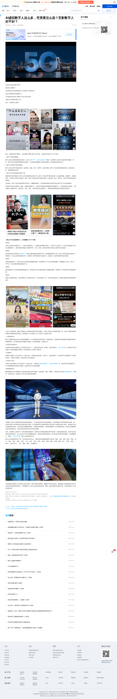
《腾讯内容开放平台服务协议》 (62, 496)
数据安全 (22, 683)
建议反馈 (92, 6)
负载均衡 (35, 683)
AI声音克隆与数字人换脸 (15, 583)
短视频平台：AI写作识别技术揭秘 (17, 521)
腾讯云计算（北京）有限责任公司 (48, 696)
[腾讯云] (5, 6)
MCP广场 (42, 10)
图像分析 (86, 677)
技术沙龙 (7, 655)
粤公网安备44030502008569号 (76, 694)
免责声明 (79, 652)
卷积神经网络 (43, 363)
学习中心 (7, 659)
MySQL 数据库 (100, 677)
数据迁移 (35, 684)
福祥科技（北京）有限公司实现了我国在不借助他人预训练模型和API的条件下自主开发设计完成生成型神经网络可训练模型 (30, 611)
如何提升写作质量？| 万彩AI (16, 588)
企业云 (47, 677)
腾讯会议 (35, 677)
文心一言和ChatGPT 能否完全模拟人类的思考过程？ (23, 549)
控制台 (99, 6)
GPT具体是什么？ (13, 594)
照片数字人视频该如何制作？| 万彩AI (18, 616)
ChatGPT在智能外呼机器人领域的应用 (19, 622)
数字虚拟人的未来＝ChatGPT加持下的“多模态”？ (22, 538)
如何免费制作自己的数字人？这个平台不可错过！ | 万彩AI (24, 572)
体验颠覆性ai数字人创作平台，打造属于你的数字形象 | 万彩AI (25, 527)
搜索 (98, 10)
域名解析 (99, 672)
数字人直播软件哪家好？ (15, 561)
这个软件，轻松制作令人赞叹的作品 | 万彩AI (20, 605)
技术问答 (7, 652)
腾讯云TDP (55, 657)
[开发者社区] (15, 6)
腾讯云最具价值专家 (58, 650)
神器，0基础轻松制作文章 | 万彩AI (18, 555)
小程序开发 (99, 683)
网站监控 (22, 684)
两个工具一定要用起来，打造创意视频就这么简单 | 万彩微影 (25, 628)
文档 (86, 6)
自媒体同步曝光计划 (34, 650)
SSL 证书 (22, 679)
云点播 (72, 683)
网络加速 (73, 672)
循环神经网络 (53, 363)
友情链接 (79, 657)
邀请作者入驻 (32, 652)
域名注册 (22, 672)
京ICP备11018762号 (72, 696)
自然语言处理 (41, 160)
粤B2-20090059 (62, 694)
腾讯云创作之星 (57, 655)
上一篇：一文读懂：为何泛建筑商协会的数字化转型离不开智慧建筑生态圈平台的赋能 (26, 506)
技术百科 (7, 662)
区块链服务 (48, 672)
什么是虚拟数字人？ (13, 566)
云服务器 (35, 672)
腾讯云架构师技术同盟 (58, 652)
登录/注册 (109, 6)
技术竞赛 (31, 657)
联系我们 (79, 655)
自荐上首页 (31, 655)
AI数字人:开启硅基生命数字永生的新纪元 (19, 544)
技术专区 (7, 664)
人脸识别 (22, 677)
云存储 (21, 673)
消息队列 (60, 672)
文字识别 (60, 683)
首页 (3, 10)
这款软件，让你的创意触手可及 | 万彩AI (19, 533)
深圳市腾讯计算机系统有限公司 (40, 694)
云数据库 (86, 672)
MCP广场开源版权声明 (82, 659)
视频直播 (35, 673)
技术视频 (7, 657)
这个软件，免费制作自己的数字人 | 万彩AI (20, 577)
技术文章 (7, 650)
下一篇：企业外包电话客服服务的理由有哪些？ (17, 508)
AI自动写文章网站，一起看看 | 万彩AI (18, 600)
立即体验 (69, 34)
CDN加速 (60, 677)
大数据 (85, 683)
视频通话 (73, 677)
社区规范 (79, 650)
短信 (47, 683)
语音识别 (35, 679)
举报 (75, 25)
